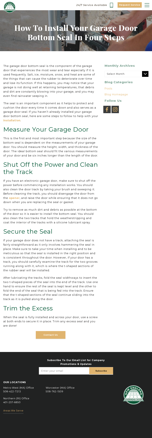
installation (11, 120)
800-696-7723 (112, 5)
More (46, 430)
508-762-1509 (54, 391)
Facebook (107, 107)
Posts (108, 88)
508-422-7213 (12, 391)
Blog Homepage (116, 94)
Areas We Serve (13, 410)
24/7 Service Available (91, 5)
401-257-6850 (12, 402)
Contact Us (50, 335)
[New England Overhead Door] (9, 7)
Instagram (115, 107)
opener (14, 198)
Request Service (129, 5)
